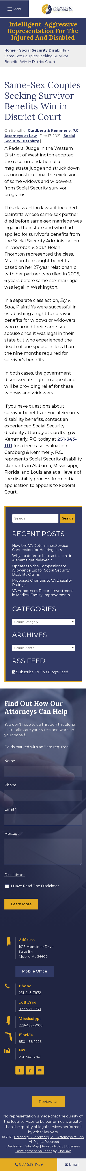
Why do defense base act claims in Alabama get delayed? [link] (42, 558)
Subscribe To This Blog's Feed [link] (41, 672)
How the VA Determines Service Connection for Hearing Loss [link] (40, 548)
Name (9, 761)
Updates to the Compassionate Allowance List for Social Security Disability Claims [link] (41, 570)
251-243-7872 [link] (30, 993)
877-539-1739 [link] (30, 1009)
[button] (14, 8)
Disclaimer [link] (14, 1146)
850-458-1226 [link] (30, 1041)
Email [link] (74, 1164)
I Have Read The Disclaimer (35, 886)
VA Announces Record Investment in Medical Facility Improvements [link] (42, 593)
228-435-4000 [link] (31, 1025)
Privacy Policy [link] (52, 1146)
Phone (10, 785)
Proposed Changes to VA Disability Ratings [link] (42, 582)
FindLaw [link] (64, 1151)
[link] (57, 9)
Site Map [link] (32, 1146)
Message (12, 833)
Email (10, 809)
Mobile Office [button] (34, 971)
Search (67, 518)
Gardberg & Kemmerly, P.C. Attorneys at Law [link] (49, 1137)
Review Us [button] (48, 1101)
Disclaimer (14, 874)
